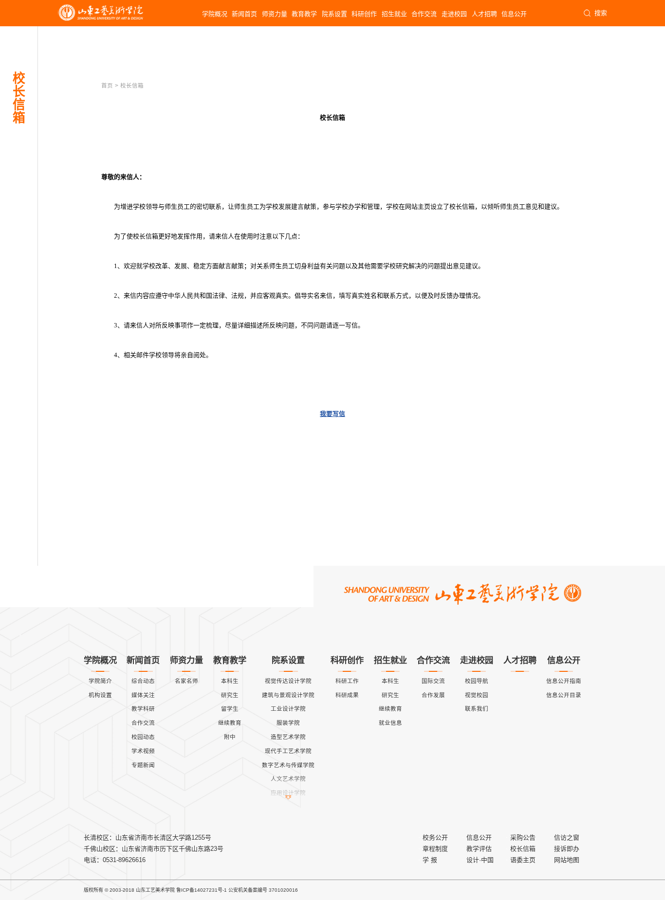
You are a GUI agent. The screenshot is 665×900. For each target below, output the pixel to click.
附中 (230, 737)
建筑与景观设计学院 (288, 695)
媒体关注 (143, 695)
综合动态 (143, 681)
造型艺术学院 (288, 737)
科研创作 (364, 14)
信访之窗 (566, 837)
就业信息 (390, 723)
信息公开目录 (563, 695)
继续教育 (229, 723)
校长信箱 (523, 848)
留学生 (230, 709)
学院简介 (100, 681)
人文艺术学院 (288, 779)
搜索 (600, 13)
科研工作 (347, 681)
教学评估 (479, 848)
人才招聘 (484, 14)
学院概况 (214, 14)
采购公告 (523, 837)
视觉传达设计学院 (288, 681)
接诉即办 (566, 848)
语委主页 (523, 860)
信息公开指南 (563, 681)
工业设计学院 (288, 709)
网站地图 (566, 860)
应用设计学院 (288, 793)
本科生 (230, 681)
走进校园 (454, 14)
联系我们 (476, 709)
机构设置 (100, 695)
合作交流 (424, 14)
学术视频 (143, 751)
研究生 (230, 695)
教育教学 (304, 14)
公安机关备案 (243, 890)
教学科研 (143, 709)
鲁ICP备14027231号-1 (201, 890)
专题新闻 (143, 765)
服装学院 (288, 723)
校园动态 (143, 737)
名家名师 (186, 681)
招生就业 (394, 14)
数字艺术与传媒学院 (288, 765)
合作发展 (433, 695)
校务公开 (435, 837)
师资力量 (274, 14)
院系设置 (334, 14)
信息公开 (514, 14)
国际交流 (433, 681)
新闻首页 (244, 14)
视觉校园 (476, 695)
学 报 (430, 860)
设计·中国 (480, 860)
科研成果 (347, 695)
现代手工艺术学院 (288, 751)
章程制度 (435, 848)
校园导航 (476, 681)
